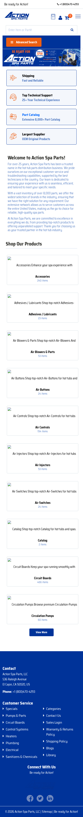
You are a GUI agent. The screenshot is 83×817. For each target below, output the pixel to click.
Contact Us (53, 715)
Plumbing (12, 743)
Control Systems (17, 729)
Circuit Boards (15, 722)
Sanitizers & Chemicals (21, 756)
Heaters (11, 736)
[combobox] (41, 29)
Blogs (50, 748)
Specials (11, 708)
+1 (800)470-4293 (69, 4)
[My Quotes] (53, 16)
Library (51, 755)
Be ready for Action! (16, 4)
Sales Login (54, 722)
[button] (72, 30)
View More (41, 632)
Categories (53, 708)
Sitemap (47, 811)
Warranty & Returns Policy (59, 732)
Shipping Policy (56, 741)
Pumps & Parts (16, 715)
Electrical (12, 750)
